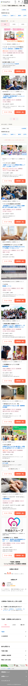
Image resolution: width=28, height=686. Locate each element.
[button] (14, 48)
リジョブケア (3, 668)
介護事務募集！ (6, 498)
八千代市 (5, 15)
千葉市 (3, 631)
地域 (5, 624)
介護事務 (8, 668)
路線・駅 (22, 624)
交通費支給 (11, 609)
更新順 (22, 24)
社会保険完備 (18, 609)
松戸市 (25, 15)
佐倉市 (13, 15)
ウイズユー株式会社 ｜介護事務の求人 (12, 48)
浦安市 (19, 15)
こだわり (14, 624)
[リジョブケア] (5, 2)
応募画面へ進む (20, 71)
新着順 (14, 24)
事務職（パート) (6, 286)
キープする (9, 71)
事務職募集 (5, 366)
